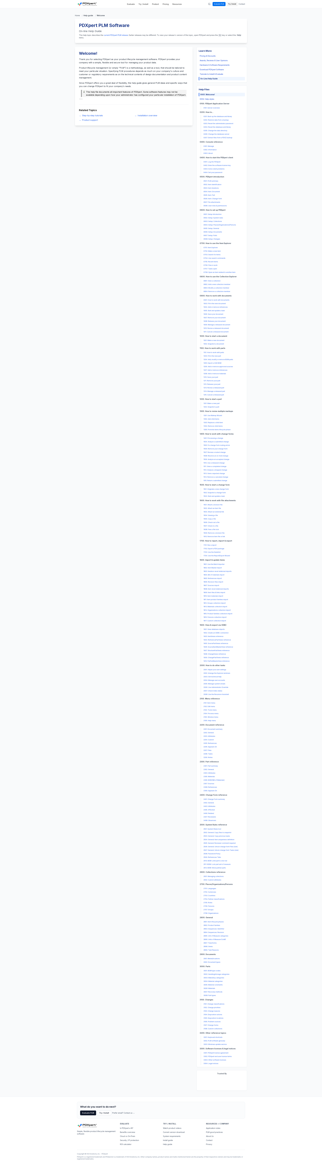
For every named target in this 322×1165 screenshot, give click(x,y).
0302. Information (210, 150)
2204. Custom (209, 740)
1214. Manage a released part (214, 391)
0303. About (208, 153)
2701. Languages (210, 888)
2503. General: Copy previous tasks (217, 836)
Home (77, 15)
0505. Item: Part (209, 195)
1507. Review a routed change (215, 452)
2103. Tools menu (210, 710)
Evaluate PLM (219, 4)
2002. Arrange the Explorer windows (217, 673)
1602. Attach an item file (212, 508)
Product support (88, 120)
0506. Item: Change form (213, 199)
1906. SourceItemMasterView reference (218, 647)
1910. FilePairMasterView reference (217, 661)
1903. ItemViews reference (213, 636)
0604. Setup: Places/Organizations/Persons (220, 225)
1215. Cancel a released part (214, 395)
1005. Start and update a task (214, 311)
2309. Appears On (210, 791)
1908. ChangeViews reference (215, 654)
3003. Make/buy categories (214, 978)
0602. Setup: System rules (213, 218)
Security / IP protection (129, 1140)
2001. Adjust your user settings (215, 670)
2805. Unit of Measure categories (216, 936)
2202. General (209, 733)
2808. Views (208, 946)
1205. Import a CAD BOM (212, 363)
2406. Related (209, 813)
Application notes (213, 1128)
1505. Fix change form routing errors (217, 445)
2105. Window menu (211, 717)
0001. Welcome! (207, 94)
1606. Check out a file (211, 522)
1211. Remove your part (212, 381)
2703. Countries (209, 895)
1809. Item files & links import (214, 592)
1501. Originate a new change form (216, 489)
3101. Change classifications (214, 1004)
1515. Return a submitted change (215, 480)
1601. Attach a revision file (213, 505)
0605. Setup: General (211, 228)
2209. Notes (208, 757)
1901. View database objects (214, 629)
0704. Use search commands (214, 258)
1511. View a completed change (215, 466)
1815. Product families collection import (218, 614)
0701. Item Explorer (211, 247)
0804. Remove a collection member (217, 291)
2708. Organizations (211, 913)
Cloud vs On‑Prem (127, 1136)
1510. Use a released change (214, 463)
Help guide (167, 1144)
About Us (210, 1136)
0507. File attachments (212, 202)
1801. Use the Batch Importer (214, 564)
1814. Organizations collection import (217, 610)
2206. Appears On (210, 747)
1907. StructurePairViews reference (217, 650)
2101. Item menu (209, 703)
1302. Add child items (211, 419)
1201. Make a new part (212, 403)
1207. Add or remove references (215, 370)
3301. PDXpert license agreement (216, 1053)
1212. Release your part (212, 384)
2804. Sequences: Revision (214, 932)
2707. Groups (208, 910)
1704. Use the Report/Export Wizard (217, 556)
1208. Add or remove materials (215, 374)
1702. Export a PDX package (214, 549)
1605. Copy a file (210, 519)
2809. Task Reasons (211, 950)
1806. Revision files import (213, 582)
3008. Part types (210, 995)
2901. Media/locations (212, 959)
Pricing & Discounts (208, 56)
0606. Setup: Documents (213, 232)
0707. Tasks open (210, 269)
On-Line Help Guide (209, 79)
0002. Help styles (207, 99)
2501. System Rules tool (212, 829)
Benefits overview (127, 1132)
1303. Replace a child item (213, 422)
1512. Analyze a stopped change (215, 470)
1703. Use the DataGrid (212, 552)
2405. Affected (209, 810)
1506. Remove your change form (216, 449)
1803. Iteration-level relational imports (218, 571)
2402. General (209, 803)
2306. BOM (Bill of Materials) (214, 780)
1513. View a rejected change (214, 473)
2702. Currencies (210, 892)
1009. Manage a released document (217, 325)
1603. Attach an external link (214, 512)
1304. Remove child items (213, 426)
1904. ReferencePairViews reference (217, 640)
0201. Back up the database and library (218, 116)
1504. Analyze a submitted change (216, 442)
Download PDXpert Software (212, 69)
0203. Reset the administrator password (218, 123)
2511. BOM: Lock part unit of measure (217, 864)
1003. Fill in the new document (215, 303)
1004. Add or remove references (216, 307)
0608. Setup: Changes (212, 239)
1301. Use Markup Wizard (213, 415)
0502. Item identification (212, 184)
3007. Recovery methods (213, 992)
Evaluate (131, 4)
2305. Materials (209, 776)
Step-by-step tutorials (91, 115)
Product (155, 4)
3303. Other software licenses (215, 1060)
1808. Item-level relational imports (216, 589)
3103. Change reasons (212, 1011)
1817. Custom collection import (215, 621)
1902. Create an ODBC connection (216, 633)
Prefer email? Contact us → (123, 1113)
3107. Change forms (211, 1025)
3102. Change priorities (212, 1007)
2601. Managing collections (214, 876)
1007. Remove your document (215, 318)
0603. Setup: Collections (213, 221)
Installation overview (146, 115)
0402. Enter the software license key (217, 165)
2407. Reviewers (210, 817)
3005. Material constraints (213, 985)
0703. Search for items (212, 255)
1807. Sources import (211, 585)
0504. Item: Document (212, 192)
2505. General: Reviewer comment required (220, 843)
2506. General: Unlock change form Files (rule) (221, 847)
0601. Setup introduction (213, 214)
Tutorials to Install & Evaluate (211, 74)
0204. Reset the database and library (217, 127)
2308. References (210, 787)
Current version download (174, 1132)
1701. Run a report (210, 545)
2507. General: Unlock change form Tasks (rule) (221, 850)
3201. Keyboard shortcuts (213, 1037)
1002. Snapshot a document (214, 344)
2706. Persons (209, 906)
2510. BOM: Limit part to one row (215, 861)
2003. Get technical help (213, 677)
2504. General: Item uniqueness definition (219, 839)
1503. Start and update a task (214, 496)
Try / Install (143, 4)
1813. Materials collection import (215, 607)
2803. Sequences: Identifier (214, 929)
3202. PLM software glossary (214, 1041)
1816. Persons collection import (215, 617)
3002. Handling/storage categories (216, 974)
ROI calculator (125, 1144)
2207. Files (207, 750)
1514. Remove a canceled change (216, 477)
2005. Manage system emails (214, 684)
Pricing (166, 4)
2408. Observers (210, 820)
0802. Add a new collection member (217, 284)
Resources (177, 4)
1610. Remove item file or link (214, 536)
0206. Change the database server (216, 134)
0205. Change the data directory (215, 130)
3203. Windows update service (215, 1044)
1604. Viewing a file (211, 515)
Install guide (168, 1140)
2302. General (209, 769)
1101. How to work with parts (214, 352)
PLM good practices (214, 1132)
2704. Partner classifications (214, 899)
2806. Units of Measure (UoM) (215, 939)
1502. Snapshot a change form (215, 493)
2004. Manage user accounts (214, 680)
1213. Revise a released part (214, 388)
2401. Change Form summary (214, 799)
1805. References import (213, 578)
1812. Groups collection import (215, 603)
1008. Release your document (215, 321)
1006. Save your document (213, 314)
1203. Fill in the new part (212, 356)
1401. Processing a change (213, 438)
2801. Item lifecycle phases (214, 922)
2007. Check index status (213, 691)
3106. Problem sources (212, 1022)
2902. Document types (212, 962)
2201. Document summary (213, 729)
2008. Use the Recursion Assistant (216, 694)
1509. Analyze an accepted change (216, 459)
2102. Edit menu (209, 706)
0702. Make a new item (212, 251)
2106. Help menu (210, 720)
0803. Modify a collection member (216, 288)
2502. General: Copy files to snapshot (217, 832)
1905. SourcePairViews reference (216, 643)
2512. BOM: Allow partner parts (215, 868)
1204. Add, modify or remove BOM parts (218, 359)
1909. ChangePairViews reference (216, 657)
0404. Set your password (213, 172)
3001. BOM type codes (212, 971)
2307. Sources (209, 784)
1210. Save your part (211, 377)
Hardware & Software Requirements (215, 65)
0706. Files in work (210, 265)
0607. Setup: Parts (210, 235)
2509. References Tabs (212, 857)
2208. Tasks (208, 754)
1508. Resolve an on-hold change (216, 456)
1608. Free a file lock (211, 529)
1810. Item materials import (213, 596)
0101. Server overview (212, 108)
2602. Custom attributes (212, 880)
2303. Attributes (209, 773)
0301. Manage (209, 146)
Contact (242, 4)
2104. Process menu (211, 713)
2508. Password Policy (212, 854)
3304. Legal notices (211, 1063)
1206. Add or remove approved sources (218, 366)
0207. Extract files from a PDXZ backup (218, 138)
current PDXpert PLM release (116, 35)
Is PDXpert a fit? (126, 1128)
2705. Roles (208, 903)
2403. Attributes (209, 806)
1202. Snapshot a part (211, 407)
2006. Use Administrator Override (216, 687)
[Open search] (209, 4)
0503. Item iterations (211, 188)
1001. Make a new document (214, 340)
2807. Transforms (210, 943)
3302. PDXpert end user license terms (218, 1056)
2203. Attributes (209, 736)
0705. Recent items (211, 262)
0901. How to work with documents (216, 300)
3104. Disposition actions (213, 1014)
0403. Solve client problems (214, 169)
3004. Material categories (213, 981)
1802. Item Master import (213, 568)
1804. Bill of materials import (214, 575)
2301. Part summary (211, 766)
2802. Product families (212, 925)
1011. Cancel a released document (216, 332)
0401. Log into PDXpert (212, 162)
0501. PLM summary (211, 181)
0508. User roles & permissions (215, 206)
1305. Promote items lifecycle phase (217, 430)
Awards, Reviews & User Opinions (214, 60)
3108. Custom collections (213, 1029)
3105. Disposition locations (213, 1018)
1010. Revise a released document (216, 328)
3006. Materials (209, 988)
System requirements (171, 1136)
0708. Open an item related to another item (219, 272)
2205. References (210, 743)
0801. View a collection (212, 281)
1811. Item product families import (216, 599)
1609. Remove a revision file (214, 533)
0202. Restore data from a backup (216, 120)
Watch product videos (172, 1128)
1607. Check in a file (211, 526)
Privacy (209, 1144)
